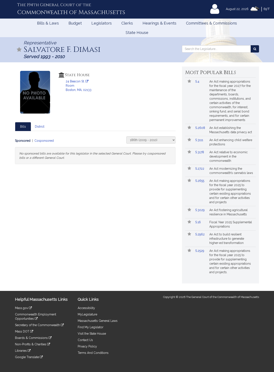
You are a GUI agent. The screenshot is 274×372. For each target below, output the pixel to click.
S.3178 (200, 152)
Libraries (21, 350)
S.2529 (200, 250)
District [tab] (39, 126)
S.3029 (200, 210)
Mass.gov (22, 308)
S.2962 (200, 234)
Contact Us (85, 340)
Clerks (127, 23)
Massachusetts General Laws (98, 320)
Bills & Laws (48, 23)
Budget (75, 23)
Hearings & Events (159, 23)
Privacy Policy (87, 346)
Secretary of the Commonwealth (38, 325)
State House (137, 32)
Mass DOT (22, 331)
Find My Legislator (90, 327)
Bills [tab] (23, 126)
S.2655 (200, 180)
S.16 (198, 222)
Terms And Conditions (93, 352)
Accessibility (86, 308)
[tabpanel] (95, 150)
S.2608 (200, 128)
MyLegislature (87, 314)
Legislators (101, 23)
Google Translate (27, 357)
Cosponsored (44, 140)
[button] (19, 50)
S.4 (197, 81)
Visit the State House (92, 333)
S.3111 (199, 140)
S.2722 (200, 168)
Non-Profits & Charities (31, 344)
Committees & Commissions (211, 23)
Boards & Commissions (32, 338)
